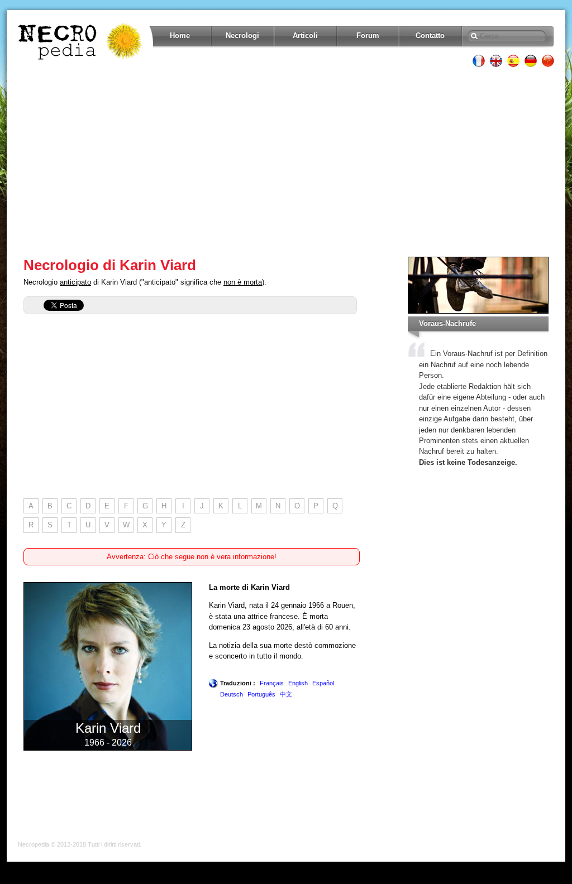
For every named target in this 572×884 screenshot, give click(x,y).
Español (323, 683)
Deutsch (231, 694)
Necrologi (242, 35)
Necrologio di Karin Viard (109, 265)
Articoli (305, 35)
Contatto (430, 35)
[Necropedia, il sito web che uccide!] (81, 41)
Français (272, 683)
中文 (286, 694)
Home (180, 35)
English (298, 683)
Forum (367, 35)
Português (261, 694)
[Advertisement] (286, 162)
